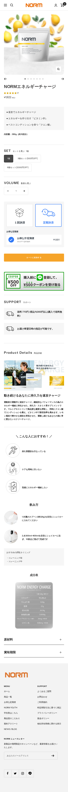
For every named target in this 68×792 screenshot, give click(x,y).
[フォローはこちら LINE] (30, 773)
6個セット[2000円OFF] (18, 167)
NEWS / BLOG (10, 729)
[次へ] (62, 79)
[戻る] (5, 79)
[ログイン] (55, 5)
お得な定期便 (10, 702)
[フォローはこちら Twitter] (15, 773)
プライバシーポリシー (47, 713)
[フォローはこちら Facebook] (7, 773)
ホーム (7, 691)
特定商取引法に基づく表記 (49, 707)
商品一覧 (8, 697)
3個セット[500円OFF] (28, 158)
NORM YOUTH (10, 707)
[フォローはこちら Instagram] (22, 773)
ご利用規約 (42, 702)
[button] (10, 93)
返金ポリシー (43, 718)
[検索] (11, 5)
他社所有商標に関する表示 (49, 723)
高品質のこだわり (12, 718)
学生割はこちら (11, 713)
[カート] (62, 5)
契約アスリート (11, 723)
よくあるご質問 (44, 691)
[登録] (52, 756)
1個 (8, 158)
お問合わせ (42, 697)
